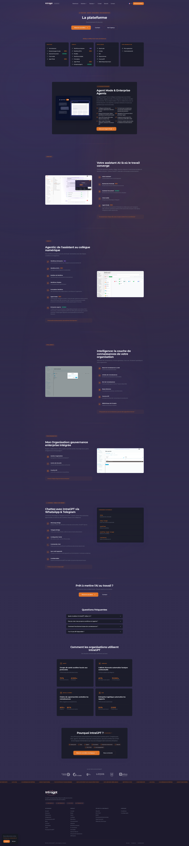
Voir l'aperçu (111, 27)
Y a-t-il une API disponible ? (76, 631)
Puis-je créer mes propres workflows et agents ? (83, 621)
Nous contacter (108, 753)
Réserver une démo (138, 3)
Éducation (72, 819)
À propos (91, 3)
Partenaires (48, 825)
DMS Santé (73, 835)
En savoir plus (107, 733)
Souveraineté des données (102, 817)
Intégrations (48, 817)
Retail (71, 813)
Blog (46, 821)
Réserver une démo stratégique (85, 753)
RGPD (97, 815)
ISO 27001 (98, 813)
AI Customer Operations (76, 833)
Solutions (83, 3)
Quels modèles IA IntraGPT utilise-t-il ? (79, 616)
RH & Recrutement (74, 825)
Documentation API (50, 819)
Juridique (72, 817)
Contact (113, 3)
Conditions (123, 811)
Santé (71, 815)
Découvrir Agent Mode (105, 129)
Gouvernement (74, 821)
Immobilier (73, 829)
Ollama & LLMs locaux (101, 821)
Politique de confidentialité (9, 838)
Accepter (7, 841)
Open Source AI (99, 819)
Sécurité (106, 3)
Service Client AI (74, 831)
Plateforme (75, 3)
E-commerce (73, 827)
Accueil (47, 811)
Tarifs (46, 827)
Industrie (72, 823)
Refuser (14, 841)
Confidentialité (124, 813)
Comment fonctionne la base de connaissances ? (83, 626)
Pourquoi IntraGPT (49, 829)
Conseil (99, 3)
